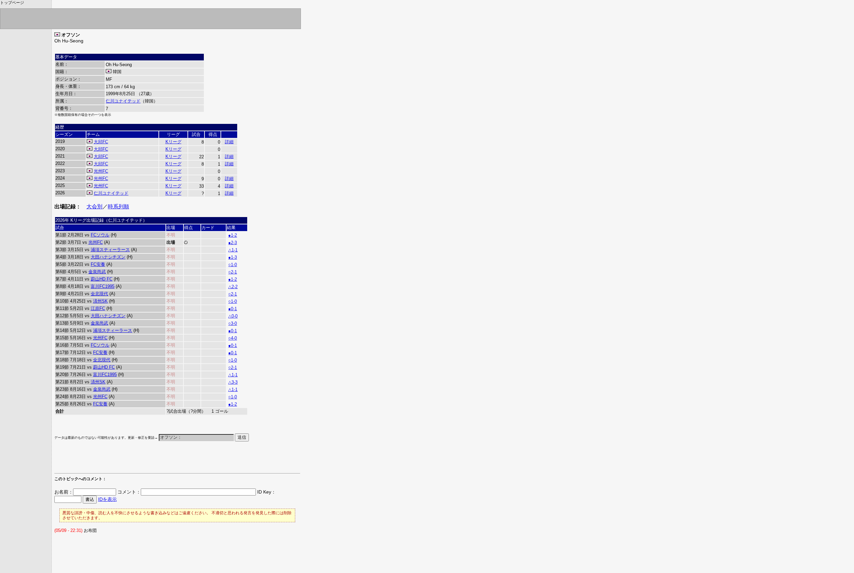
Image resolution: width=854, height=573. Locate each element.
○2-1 (232, 271)
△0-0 (233, 316)
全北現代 (99, 293)
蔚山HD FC (101, 278)
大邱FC (101, 141)
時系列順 (118, 206)
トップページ (12, 2)
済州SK (100, 301)
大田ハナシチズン (108, 256)
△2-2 (233, 286)
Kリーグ (173, 141)
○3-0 (232, 323)
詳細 (229, 141)
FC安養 (98, 264)
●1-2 (232, 235)
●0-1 (232, 308)
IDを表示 (107, 499)
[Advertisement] (132, 460)
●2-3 (232, 242)
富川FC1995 (102, 286)
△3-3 (233, 382)
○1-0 (232, 264)
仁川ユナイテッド (123, 101)
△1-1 (233, 249)
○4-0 (232, 338)
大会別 (94, 206)
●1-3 (232, 257)
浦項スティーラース (110, 249)
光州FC (101, 171)
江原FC (98, 308)
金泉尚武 (97, 271)
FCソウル (100, 234)
